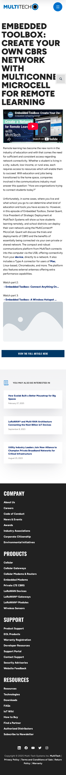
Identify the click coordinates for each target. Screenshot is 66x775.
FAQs (7, 705)
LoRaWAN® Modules (16, 602)
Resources (10, 688)
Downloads (10, 700)
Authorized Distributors (18, 728)
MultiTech (55, 755)
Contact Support (14, 656)
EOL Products (12, 634)
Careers (8, 508)
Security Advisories (16, 662)
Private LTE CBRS (14, 585)
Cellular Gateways (15, 568)
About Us (9, 502)
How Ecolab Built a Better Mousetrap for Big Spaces (32, 397)
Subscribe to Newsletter (19, 734)
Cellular (8, 562)
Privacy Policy (11, 759)
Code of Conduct (14, 513)
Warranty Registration (17, 639)
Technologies (12, 694)
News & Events (13, 519)
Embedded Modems (16, 579)
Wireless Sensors (14, 608)
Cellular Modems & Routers (20, 573)
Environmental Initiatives (19, 542)
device (19, 256)
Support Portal (12, 651)
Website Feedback (15, 668)
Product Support (14, 628)
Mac (52, 261)
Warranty (37, 763)
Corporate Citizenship (17, 536)
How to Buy (11, 717)
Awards (8, 525)
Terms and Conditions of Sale (37, 759)
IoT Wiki (9, 711)
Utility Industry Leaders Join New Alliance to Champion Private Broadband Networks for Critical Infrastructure (32, 450)
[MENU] (57, 6)
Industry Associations (17, 530)
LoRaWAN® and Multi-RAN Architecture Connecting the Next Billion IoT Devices (30, 423)
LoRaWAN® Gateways (17, 596)
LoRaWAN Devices (15, 591)
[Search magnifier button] (60, 79)
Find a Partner (12, 722)
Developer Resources (17, 645)
